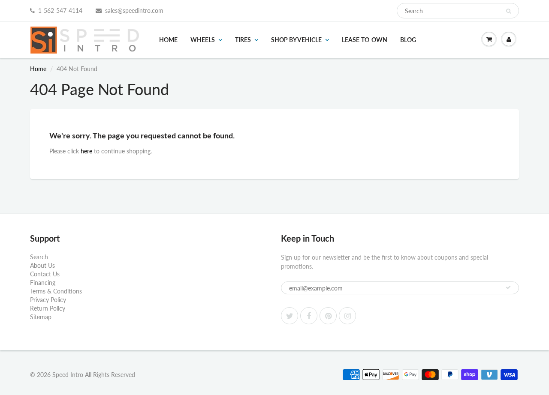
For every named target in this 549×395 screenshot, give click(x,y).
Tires (243, 39)
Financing (42, 282)
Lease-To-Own (364, 39)
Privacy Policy (48, 299)
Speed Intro (67, 374)
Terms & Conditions (56, 291)
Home (168, 39)
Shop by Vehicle (296, 39)
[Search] (508, 11)
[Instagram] (347, 315)
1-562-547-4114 (60, 10)
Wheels (202, 39)
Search (39, 256)
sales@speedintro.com (134, 10)
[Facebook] (308, 315)
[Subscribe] (508, 287)
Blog (408, 39)
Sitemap (40, 316)
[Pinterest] (328, 315)
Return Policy (47, 308)
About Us (42, 265)
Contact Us (45, 274)
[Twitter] (289, 315)
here (86, 151)
